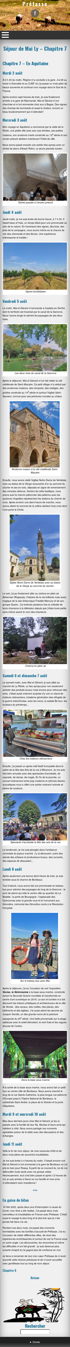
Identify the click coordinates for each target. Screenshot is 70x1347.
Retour (35, 1278)
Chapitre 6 (9, 1270)
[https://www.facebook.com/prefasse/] (35, 13)
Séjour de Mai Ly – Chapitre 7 (35, 48)
